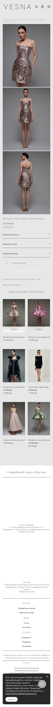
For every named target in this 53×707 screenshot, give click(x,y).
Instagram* (27, 638)
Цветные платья (26, 613)
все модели (17, 19)
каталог (6, 19)
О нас (26, 623)
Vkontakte (26, 646)
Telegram (26, 642)
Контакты (26, 627)
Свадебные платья (26, 608)
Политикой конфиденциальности (21, 693)
